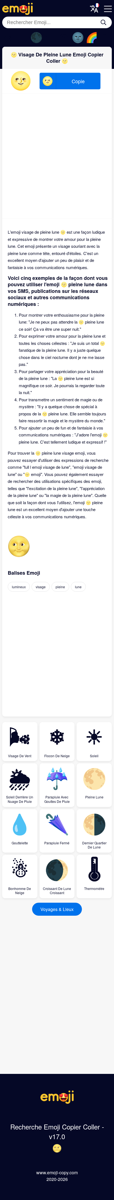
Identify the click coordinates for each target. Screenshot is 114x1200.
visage (41, 586)
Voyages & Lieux (57, 909)
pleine (60, 586)
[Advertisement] (57, 156)
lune (78, 586)
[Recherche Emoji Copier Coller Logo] (57, 1102)
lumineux (19, 586)
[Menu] (108, 8)
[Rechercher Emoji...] (103, 22)
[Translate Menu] (94, 8)
